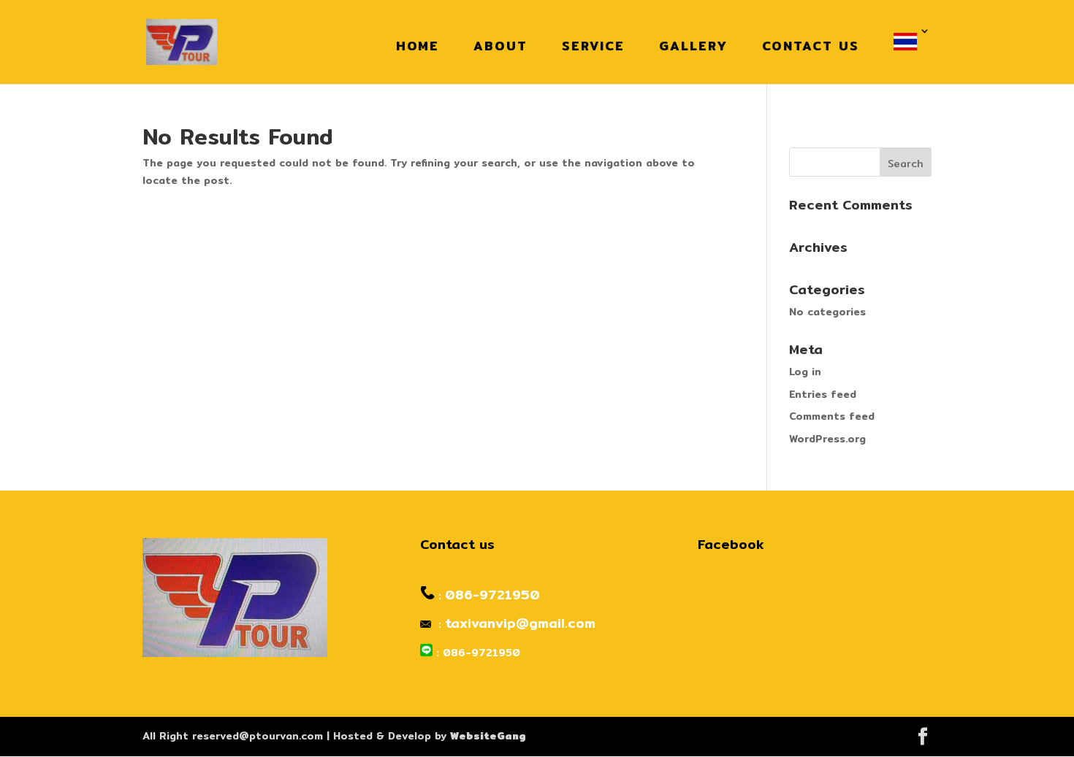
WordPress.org (827, 439)
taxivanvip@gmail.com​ (520, 623)
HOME (417, 45)
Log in (805, 372)
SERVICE (593, 45)
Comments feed (832, 416)
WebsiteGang (488, 736)
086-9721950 (492, 594)
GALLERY (693, 45)
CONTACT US (810, 45)
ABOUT (500, 45)
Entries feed (822, 394)
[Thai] (909, 42)
